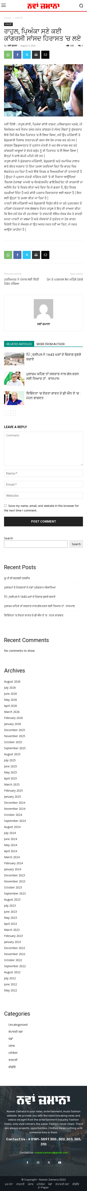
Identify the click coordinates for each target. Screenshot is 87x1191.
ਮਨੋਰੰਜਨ (13, 1053)
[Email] (45, 55)
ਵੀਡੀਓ (12, 1067)
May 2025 (10, 772)
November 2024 (14, 809)
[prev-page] (6, 413)
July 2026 (10, 687)
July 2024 (10, 833)
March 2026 (12, 712)
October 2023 (13, 887)
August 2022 (12, 972)
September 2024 (15, 821)
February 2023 (13, 936)
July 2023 (10, 905)
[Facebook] (17, 55)
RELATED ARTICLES (19, 344)
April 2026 (10, 706)
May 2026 (10, 700)
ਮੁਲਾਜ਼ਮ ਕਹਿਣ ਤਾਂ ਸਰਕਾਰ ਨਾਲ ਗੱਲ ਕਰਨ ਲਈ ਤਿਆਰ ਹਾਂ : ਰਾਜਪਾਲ (39, 606)
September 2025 (15, 748)
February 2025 (13, 790)
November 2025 (14, 736)
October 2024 (13, 815)
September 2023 (15, 893)
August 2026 (12, 681)
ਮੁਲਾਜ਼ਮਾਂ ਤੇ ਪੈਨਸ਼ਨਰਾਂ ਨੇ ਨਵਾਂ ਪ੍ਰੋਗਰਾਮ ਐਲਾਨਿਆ (30, 587)
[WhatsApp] (8, 55)
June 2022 (10, 984)
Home (7, 18)
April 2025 (10, 778)
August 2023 (12, 899)
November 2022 (14, 954)
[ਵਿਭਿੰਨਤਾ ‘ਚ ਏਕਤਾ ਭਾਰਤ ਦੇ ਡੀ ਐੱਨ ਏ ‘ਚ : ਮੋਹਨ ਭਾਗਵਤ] (14, 398)
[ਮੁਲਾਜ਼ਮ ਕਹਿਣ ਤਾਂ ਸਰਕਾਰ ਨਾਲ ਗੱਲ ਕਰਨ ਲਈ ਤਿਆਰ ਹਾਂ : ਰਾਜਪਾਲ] (14, 379)
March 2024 (12, 857)
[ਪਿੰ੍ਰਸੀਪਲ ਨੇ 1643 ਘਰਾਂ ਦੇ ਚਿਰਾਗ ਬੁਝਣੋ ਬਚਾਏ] (14, 358)
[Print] (36, 55)
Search (8, 538)
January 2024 (12, 869)
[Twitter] (27, 55)
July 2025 (10, 760)
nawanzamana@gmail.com (51, 1152)
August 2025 (12, 754)
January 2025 (12, 796)
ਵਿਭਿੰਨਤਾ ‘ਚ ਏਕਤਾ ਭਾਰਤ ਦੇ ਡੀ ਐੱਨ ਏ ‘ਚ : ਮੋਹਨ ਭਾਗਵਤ (33, 615)
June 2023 (10, 911)
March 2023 (12, 930)
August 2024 (12, 827)
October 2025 (13, 742)
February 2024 (13, 863)
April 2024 (10, 851)
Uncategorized (18, 1025)
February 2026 (13, 718)
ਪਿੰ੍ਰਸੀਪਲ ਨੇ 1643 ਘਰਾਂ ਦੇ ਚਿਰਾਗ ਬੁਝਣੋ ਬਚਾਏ (29, 596)
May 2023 (10, 918)
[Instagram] (38, 1162)
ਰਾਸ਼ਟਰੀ (18, 18)
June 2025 (10, 766)
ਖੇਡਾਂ (10, 1039)
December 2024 (14, 802)
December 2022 (14, 948)
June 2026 (10, 694)
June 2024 (10, 839)
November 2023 (14, 881)
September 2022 (15, 966)
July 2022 (10, 978)
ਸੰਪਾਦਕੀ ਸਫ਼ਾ (15, 1032)
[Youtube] (60, 1162)
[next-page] (13, 413)
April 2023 (10, 924)
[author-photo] (43, 318)
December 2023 (14, 875)
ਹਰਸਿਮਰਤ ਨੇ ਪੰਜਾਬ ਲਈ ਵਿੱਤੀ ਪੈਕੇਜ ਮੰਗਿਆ (21, 282)
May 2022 (10, 990)
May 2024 (10, 845)
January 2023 (12, 942)
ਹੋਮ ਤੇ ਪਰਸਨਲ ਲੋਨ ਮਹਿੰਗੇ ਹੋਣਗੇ (65, 279)
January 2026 (12, 724)
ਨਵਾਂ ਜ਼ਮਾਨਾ (12, 45)
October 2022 (13, 960)
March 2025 (12, 784)
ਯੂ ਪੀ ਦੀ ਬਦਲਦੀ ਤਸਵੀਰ (17, 578)
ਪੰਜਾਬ (11, 1046)
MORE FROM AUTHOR (51, 344)
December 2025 (14, 730)
